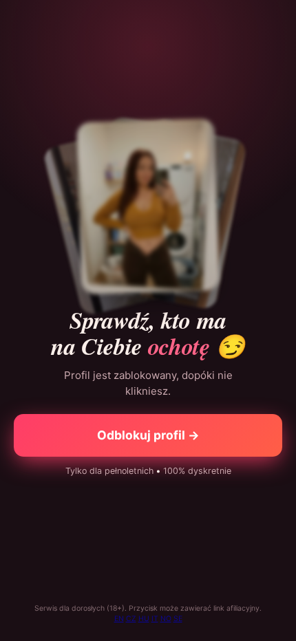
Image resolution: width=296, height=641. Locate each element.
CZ (131, 618)
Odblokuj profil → (148, 435)
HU (143, 618)
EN (119, 618)
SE (177, 618)
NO (165, 618)
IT (154, 618)
